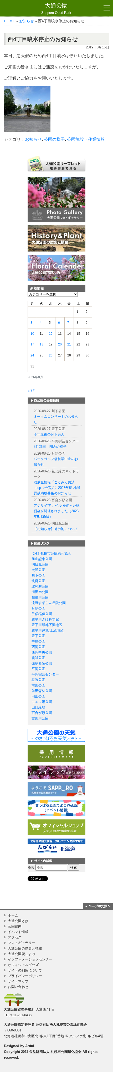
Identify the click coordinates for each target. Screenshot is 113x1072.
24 (32, 355)
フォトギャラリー (21, 943)
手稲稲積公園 (42, 614)
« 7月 (32, 391)
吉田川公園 (40, 718)
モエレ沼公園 (42, 702)
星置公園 (38, 680)
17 (32, 344)
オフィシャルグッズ (23, 965)
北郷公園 (38, 581)
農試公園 (38, 658)
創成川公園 (40, 597)
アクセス (15, 937)
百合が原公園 (42, 713)
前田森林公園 (42, 691)
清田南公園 (40, 592)
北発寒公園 (40, 586)
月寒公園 (38, 608)
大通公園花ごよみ (21, 954)
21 (69, 344)
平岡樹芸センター (45, 674)
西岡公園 (38, 647)
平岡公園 (38, 669)
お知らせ (26, 21)
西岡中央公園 (42, 652)
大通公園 (56, 8)
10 (32, 334)
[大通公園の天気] (56, 735)
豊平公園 (38, 636)
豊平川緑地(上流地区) (48, 630)
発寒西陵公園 (42, 663)
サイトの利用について (25, 970)
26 (51, 355)
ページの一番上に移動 (98, 906)
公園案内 (15, 926)
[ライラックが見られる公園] (56, 772)
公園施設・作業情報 (86, 139)
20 (60, 344)
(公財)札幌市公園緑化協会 (51, 553)
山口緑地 (38, 707)
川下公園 (38, 575)
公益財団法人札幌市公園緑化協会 (61, 1024)
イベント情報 (18, 932)
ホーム (13, 915)
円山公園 (38, 696)
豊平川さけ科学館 (45, 619)
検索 (31, 867)
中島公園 (38, 641)
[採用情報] (56, 753)
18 (41, 344)
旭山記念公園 (42, 559)
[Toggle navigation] (106, 8)
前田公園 (38, 685)
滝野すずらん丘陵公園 (49, 603)
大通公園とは (18, 921)
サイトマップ (18, 981)
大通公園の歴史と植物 (25, 948)
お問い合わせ (18, 987)
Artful (29, 1046)
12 (51, 334)
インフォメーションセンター (30, 959)
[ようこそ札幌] (56, 789)
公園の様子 (54, 139)
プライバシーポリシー (25, 976)
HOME (9, 21)
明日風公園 (40, 564)
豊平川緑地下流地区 (47, 625)
